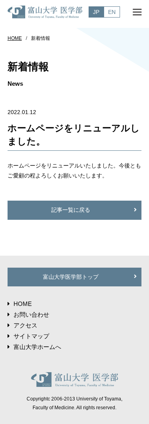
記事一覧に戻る (70, 210)
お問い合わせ (31, 314)
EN (112, 12)
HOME (15, 38)
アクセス (25, 325)
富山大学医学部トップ (71, 277)
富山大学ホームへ (37, 346)
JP (96, 12)
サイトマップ (31, 336)
